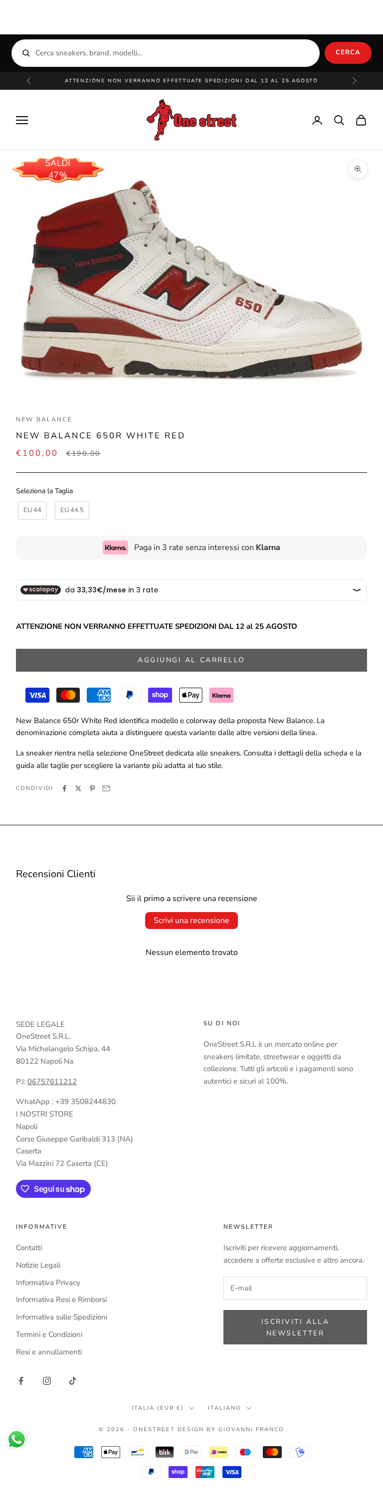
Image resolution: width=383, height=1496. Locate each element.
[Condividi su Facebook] (64, 788)
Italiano (224, 1408)
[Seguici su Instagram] (47, 1381)
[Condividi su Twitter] (78, 788)
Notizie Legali (38, 1265)
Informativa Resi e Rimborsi (61, 1300)
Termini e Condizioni (49, 1334)
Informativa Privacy (48, 1283)
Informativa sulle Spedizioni (61, 1317)
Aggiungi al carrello (191, 660)
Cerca (348, 52)
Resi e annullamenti (49, 1352)
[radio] (31, 511)
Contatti (29, 1248)
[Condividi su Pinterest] (92, 788)
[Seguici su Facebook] (21, 1381)
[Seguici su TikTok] (73, 1381)
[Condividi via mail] (106, 788)
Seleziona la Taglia (44, 491)
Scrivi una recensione (191, 920)
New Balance (44, 419)
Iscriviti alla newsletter (295, 1327)
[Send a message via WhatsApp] (16, 1439)
